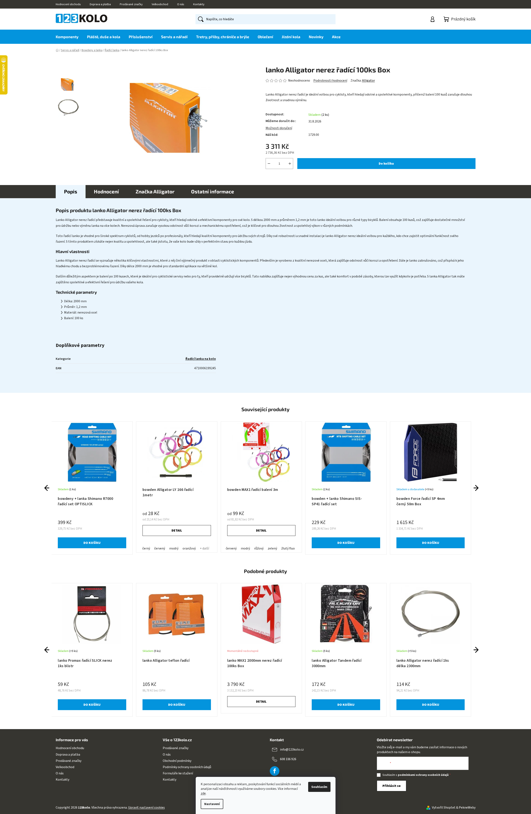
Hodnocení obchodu (68, 4)
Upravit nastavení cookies (146, 807)
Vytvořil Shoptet (443, 807)
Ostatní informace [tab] (212, 191)
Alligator (368, 80)
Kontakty (198, 4)
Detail (177, 530)
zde (203, 793)
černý (146, 548)
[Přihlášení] (433, 19)
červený (159, 548)
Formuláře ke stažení (178, 773)
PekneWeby (467, 807)
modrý (173, 548)
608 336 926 (288, 759)
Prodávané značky (131, 4)
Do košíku (386, 163)
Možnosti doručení (279, 128)
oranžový (189, 548)
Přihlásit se (391, 786)
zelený (272, 548)
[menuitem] (69, 37)
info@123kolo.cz (292, 749)
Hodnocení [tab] (106, 191)
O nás (180, 4)
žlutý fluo (288, 548)
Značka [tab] (155, 191)
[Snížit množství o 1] (269, 163)
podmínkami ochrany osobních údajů (423, 775)
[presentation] (46, 488)
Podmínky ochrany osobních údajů (187, 767)
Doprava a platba (100, 4)
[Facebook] (274, 771)
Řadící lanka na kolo (200, 359)
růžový (259, 548)
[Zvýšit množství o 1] (290, 163)
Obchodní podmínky (177, 761)
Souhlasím (319, 787)
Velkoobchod (160, 4)
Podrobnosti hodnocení (330, 80)
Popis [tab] (70, 191)
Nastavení (212, 804)
